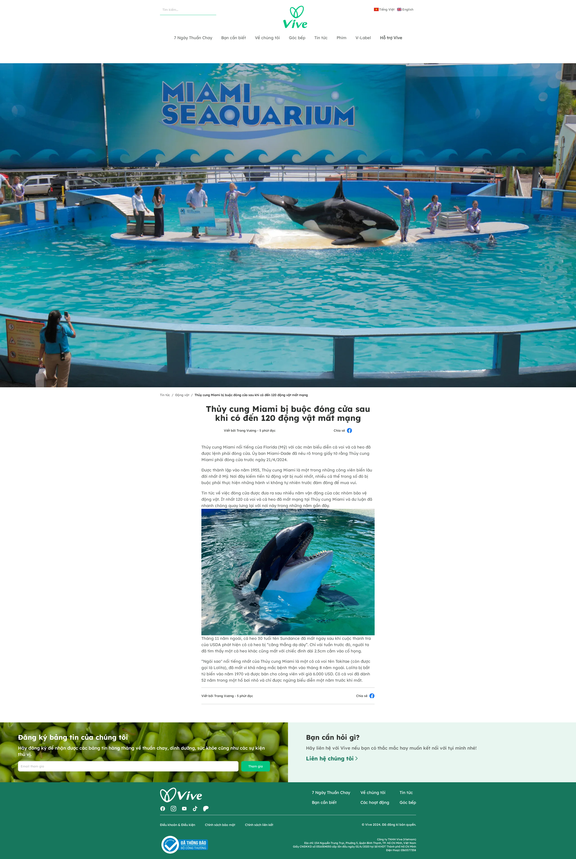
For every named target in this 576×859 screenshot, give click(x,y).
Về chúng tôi (372, 792)
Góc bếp (408, 802)
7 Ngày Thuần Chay (331, 792)
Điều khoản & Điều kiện (177, 825)
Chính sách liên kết (259, 825)
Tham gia (255, 766)
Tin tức (165, 395)
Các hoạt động (374, 802)
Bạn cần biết (324, 802)
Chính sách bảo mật (220, 825)
